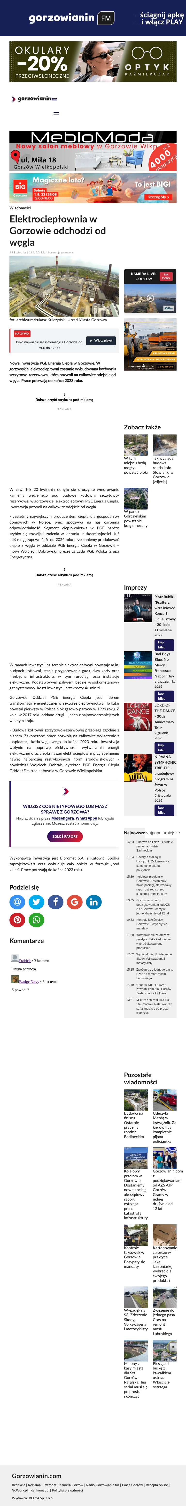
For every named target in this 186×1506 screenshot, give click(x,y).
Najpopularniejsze (162, 832)
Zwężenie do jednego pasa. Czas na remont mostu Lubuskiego (154, 974)
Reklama (34, 1485)
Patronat (50, 1485)
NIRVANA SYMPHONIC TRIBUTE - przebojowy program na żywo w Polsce (166, 773)
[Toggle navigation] (56, 115)
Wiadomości (20, 208)
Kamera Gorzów (71, 1485)
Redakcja (18, 1485)
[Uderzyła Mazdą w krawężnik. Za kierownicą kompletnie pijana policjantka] (165, 1100)
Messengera (62, 818)
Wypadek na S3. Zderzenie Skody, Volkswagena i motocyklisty (154, 959)
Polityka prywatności (67, 1490)
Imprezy (135, 588)
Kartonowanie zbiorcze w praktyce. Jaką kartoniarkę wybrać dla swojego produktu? (153, 941)
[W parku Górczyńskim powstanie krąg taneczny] (136, 498)
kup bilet (161, 645)
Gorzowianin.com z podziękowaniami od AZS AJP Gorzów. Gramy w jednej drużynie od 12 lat (153, 907)
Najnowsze (134, 833)
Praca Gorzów (132, 1485)
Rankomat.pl (40, 1490)
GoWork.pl (20, 1490)
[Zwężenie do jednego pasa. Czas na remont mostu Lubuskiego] (165, 1297)
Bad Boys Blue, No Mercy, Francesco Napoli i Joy (164, 665)
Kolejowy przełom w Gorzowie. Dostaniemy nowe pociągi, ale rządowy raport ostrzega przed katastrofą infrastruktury (153, 885)
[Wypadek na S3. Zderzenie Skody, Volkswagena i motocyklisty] (136, 1297)
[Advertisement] (64, 449)
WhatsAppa (86, 818)
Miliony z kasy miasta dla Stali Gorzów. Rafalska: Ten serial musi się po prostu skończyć (154, 1006)
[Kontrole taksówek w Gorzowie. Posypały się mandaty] (136, 1234)
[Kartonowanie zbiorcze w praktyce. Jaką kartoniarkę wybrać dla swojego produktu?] (165, 1234)
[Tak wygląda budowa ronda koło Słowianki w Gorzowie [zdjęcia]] (165, 445)
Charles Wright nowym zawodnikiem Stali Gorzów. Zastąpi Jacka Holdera (154, 989)
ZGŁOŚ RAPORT (65, 836)
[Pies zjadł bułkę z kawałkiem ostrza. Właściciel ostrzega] (165, 1350)
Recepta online (157, 1485)
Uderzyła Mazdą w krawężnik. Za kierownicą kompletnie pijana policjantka (153, 863)
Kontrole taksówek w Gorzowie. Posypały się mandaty (151, 924)
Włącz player (103, 340)
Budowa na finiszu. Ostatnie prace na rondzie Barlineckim (154, 846)
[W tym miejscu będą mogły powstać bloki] (136, 445)
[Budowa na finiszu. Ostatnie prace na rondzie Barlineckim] (136, 1100)
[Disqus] (64, 1012)
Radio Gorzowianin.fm (102, 1485)
